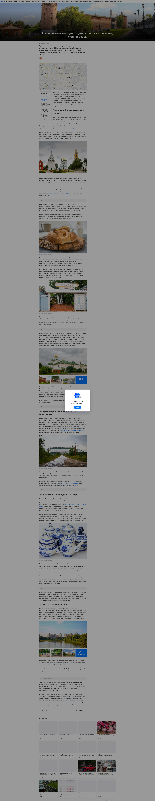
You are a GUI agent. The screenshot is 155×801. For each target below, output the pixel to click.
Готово (77, 407)
